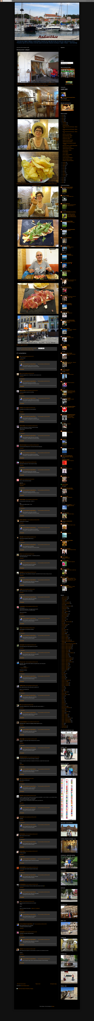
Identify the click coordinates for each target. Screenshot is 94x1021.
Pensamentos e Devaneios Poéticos (68, 406)
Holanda (63, 678)
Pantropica (68, 423)
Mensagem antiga (53, 983)
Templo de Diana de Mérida (67, 141)
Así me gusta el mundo (66, 398)
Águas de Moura (64, 615)
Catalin (21, 589)
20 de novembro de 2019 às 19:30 (33, 757)
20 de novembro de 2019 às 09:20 (44, 398)
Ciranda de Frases (65, 512)
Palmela (63, 701)
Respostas (23, 361)
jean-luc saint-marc (23, 519)
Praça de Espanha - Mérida (67, 135)
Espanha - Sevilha (65, 663)
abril (64, 171)
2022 (63, 116)
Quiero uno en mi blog (69, 84)
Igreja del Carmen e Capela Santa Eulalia (70, 145)
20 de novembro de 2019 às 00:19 (28, 356)
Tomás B (21, 948)
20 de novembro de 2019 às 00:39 (28, 373)
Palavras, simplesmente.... (67, 254)
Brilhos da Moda (22, 484)
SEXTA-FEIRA (64, 467)
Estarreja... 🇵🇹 (69, 263)
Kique (21, 901)
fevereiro (64, 174)
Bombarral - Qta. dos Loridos (67, 621)
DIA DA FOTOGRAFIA (70, 382)
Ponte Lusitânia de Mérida (67, 154)
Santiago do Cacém (65, 711)
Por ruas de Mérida (66, 156)
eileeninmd (22, 572)
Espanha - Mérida (31, 349)
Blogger (53, 1006)
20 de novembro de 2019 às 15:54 (27, 704)
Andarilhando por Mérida (67, 147)
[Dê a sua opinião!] (40, 348)
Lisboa (63, 686)
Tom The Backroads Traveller (67, 187)
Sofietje (68, 477)
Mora (62, 697)
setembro (64, 163)
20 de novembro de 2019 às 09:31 (32, 499)
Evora (63, 672)
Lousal (63, 689)
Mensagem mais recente (21, 983)
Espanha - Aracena (65, 634)
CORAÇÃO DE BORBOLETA (67, 455)
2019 (63, 121)
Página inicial (38, 983)
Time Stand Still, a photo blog (67, 488)
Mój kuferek (64, 431)
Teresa (21, 627)
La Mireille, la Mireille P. (65, 370)
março (64, 172)
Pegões (63, 702)
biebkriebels (64, 476)
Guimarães (64, 677)
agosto (64, 165)
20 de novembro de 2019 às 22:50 (32, 884)
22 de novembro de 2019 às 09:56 (44, 892)
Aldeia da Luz (64, 619)
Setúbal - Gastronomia (66, 719)
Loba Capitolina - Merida (67, 150)
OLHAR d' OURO (65, 577)
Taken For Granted (65, 195)
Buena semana (69, 288)
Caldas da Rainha (65, 624)
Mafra (63, 690)
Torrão (63, 724)
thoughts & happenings (66, 336)
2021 (63, 118)
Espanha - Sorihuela (65, 664)
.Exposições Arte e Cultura (66, 606)
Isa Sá (21, 479)
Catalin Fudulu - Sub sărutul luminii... (68, 229)
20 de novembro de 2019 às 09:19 (44, 364)
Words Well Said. (69, 188)
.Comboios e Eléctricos (66, 603)
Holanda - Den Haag (65, 682)
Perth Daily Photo (65, 560)
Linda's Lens (64, 361)
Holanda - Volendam (65, 685)
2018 (63, 177)
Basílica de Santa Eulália (67, 134)
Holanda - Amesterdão (66, 680)
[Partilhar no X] (41, 348)
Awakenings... (69, 533)
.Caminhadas (64, 599)
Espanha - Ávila (64, 636)
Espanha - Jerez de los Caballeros (68, 652)
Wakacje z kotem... (70, 432)
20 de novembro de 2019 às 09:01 (28, 479)
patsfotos (64, 422)
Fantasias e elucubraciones (67, 521)
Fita (62, 447)
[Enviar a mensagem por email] (39, 348)
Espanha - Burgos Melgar (66, 640)
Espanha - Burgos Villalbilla (66, 648)
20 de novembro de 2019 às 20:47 (32, 834)
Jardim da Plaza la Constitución (68, 148)
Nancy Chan (22, 462)
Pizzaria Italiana (65, 151)
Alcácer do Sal (64, 616)
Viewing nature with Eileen (67, 303)
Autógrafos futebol (65, 585)
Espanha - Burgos (65, 638)
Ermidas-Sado (64, 632)
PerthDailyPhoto (23, 884)
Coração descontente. (70, 407)
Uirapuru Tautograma (70, 460)
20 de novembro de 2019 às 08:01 (31, 462)
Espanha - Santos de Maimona (67, 661)
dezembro (65, 122)
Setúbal (63, 712)
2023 (63, 115)
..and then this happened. (71, 561)
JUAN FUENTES (23, 867)
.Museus (63, 612)
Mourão (63, 698)
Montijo (63, 695)
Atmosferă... (69, 230)
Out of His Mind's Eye (66, 203)
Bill (20, 704)
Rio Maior (63, 708)
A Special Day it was (70, 337)
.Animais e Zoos (64, 596)
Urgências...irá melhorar (35, 908)
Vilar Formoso (64, 727)
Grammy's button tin (70, 489)
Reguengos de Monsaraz (66, 707)
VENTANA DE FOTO (23, 757)
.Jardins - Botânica (65, 611)
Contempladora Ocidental (66, 237)
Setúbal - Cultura (65, 716)
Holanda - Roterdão (65, 684)
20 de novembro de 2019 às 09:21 (44, 490)
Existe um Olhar (65, 484)
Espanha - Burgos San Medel (67, 644)
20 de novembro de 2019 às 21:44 (32, 867)
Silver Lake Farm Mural (70, 222)
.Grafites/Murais (64, 608)
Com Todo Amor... (70, 497)
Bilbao (68, 541)
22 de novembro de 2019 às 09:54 (44, 747)
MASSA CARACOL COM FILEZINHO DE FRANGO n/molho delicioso (71, 392)
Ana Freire (22, 795)
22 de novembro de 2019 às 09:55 (44, 841)
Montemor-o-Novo (65, 694)
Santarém (63, 710)
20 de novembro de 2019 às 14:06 (29, 627)
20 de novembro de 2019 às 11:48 (44, 544)
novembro (65, 124)
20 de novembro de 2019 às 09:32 (44, 510)
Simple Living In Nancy (66, 548)
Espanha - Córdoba (65, 651)
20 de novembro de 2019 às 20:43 (30, 795)
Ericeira (63, 630)
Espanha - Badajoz (65, 637)
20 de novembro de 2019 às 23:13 (28, 901)
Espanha (26, 349)
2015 (63, 182)
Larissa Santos (22, 499)
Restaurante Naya (66, 125)
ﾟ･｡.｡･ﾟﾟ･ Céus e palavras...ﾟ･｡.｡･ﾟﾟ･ (68, 504)
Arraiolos (63, 620)
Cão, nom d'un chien (65, 369)
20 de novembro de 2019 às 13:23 (32, 606)
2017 (63, 179)
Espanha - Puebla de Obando (67, 659)
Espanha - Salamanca (65, 660)
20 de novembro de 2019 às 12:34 (30, 572)
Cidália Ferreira (22, 685)
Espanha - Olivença (65, 655)
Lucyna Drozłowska (23, 721)
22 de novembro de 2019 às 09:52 (44, 562)
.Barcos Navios (64, 598)
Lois (20, 778)
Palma (63, 699)
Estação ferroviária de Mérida (68, 140)
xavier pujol (22, 644)
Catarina (21, 407)
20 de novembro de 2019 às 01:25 (29, 407)
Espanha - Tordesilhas (66, 667)
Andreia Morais (22, 834)
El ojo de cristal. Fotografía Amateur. (68, 414)
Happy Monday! (69, 304)
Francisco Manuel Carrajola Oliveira (29, 364)
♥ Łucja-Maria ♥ (22, 606)
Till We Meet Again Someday (71, 549)
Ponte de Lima (64, 706)
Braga (63, 623)
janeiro (64, 175)
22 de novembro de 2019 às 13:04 (31, 931)
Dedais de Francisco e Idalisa (67, 540)
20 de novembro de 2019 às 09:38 (33, 519)
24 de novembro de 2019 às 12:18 (44, 958)
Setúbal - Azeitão (65, 715)
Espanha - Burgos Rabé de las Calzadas (69, 643)
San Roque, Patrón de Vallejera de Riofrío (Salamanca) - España (70, 416)
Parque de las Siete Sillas (67, 137)
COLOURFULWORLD (66, 328)
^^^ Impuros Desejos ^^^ (24, 667)
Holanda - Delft (64, 681)
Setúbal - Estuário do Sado (66, 718)
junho (64, 168)
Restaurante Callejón (66, 138)
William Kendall (22, 390)
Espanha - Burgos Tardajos (66, 647)
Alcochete (63, 617)
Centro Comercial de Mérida (68, 157)
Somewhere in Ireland (66, 270)
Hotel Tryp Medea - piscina (67, 159)
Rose (21, 373)
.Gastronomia (22, 349)
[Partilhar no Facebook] (42, 348)
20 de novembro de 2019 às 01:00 (32, 390)
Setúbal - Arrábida (65, 714)
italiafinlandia (22, 931)
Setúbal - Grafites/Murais (66, 720)
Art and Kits (64, 532)
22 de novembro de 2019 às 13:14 (44, 939)
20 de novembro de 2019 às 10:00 (44, 527)
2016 (63, 180)
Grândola (63, 676)
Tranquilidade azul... (70, 255)
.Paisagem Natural (65, 613)
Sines (63, 723)
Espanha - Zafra (64, 669)
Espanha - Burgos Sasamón (66, 646)
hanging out (69, 271)
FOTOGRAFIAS (65, 295)
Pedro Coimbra (22, 425)
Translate (69, 64)
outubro (64, 162)
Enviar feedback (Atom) (25, 985)
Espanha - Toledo (65, 665)
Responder (22, 359)
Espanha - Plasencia (65, 656)
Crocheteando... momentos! (67, 262)
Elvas (63, 628)
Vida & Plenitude (65, 496)
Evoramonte (64, 673)
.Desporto (63, 604)
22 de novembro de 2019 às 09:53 (44, 652)
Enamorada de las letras (66, 287)
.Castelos (63, 600)
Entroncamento (64, 629)
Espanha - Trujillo (65, 668)
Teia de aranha (64, 485)
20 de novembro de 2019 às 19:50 (28, 778)
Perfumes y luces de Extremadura (68, 320)
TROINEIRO (64, 439)
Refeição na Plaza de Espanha (68, 160)
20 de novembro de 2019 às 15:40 (32, 685)
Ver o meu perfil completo (65, 100)
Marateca (63, 693)
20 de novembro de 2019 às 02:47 (32, 425)
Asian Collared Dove (70, 196)
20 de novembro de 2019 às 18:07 (33, 721)
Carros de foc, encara (70, 448)
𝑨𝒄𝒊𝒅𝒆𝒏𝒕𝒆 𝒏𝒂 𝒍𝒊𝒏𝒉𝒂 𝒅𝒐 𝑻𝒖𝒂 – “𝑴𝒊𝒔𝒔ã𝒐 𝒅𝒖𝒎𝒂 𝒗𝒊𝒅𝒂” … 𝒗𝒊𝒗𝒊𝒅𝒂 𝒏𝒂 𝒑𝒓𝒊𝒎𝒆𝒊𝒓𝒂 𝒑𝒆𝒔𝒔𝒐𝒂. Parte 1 (71, 579)
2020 (63, 119)
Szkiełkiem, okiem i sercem (67, 353)
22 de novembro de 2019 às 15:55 (29, 948)
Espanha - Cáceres (65, 650)
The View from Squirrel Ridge (67, 221)
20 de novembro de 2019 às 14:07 (30, 644)
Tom (20, 356)
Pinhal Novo (64, 703)
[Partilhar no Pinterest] (43, 348)
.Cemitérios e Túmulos (66, 602)
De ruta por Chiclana (70, 374)
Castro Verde (64, 625)
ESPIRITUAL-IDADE (65, 459)
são (62, 381)
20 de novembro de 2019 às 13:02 (29, 589)
